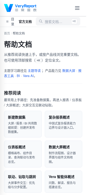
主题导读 (34, 70)
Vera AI (28, 75)
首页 (7, 33)
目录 (12, 21)
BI (18, 75)
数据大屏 (68, 70)
